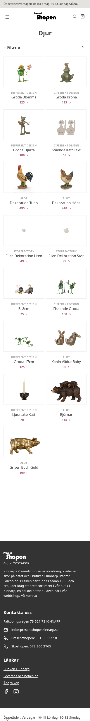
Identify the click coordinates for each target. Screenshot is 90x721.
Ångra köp (11, 683)
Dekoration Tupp (24, 202)
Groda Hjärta (24, 150)
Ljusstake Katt (23, 414)
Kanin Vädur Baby (66, 361)
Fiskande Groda (66, 308)
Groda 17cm (24, 361)
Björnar (66, 414)
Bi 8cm (23, 308)
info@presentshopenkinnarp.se (34, 629)
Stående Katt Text (66, 150)
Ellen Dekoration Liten (24, 255)
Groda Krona (66, 97)
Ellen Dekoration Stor (66, 255)
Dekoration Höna (66, 202)
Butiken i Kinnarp (16, 669)
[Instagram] (16, 693)
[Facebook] (6, 693)
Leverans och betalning (20, 676)
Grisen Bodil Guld (23, 467)
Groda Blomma (23, 97)
